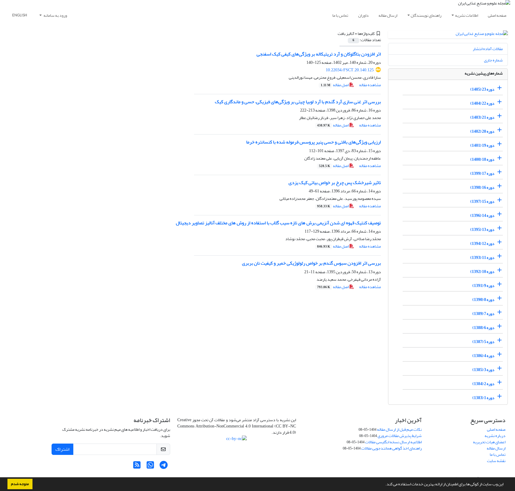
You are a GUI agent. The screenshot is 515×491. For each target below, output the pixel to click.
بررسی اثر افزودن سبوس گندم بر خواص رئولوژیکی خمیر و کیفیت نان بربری (311, 263)
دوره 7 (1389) (483, 314)
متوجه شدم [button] (20, 483)
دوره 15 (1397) (482, 201)
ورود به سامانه (55, 15)
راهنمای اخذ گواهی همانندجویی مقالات (391, 448)
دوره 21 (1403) (482, 117)
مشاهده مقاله (370, 85)
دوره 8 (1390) (483, 300)
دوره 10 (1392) (482, 272)
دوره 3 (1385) (483, 370)
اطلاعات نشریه (466, 15)
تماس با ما (340, 15)
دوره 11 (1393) (482, 258)
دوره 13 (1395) (482, 230)
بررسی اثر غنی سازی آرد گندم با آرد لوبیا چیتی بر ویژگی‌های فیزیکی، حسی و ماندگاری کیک (298, 101)
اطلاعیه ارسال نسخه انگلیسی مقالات (393, 442)
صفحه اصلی (497, 15)
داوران (363, 15)
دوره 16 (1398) (482, 187)
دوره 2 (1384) (483, 384)
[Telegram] (163, 467)
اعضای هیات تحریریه (489, 442)
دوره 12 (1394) (482, 244)
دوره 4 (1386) (483, 356)
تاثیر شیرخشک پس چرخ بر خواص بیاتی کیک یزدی (334, 182)
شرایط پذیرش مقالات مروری (400, 436)
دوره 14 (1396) (482, 215)
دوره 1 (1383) (483, 398)
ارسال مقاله (388, 15)
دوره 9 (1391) (483, 286)
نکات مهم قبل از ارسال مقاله (399, 429)
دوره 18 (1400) (482, 159)
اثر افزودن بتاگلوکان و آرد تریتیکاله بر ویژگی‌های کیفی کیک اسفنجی (319, 54)
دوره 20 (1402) (482, 131)
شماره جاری (493, 60)
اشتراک (62, 449)
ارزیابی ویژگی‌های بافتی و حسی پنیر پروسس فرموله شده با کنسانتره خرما (313, 142)
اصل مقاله (335, 85)
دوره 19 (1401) (482, 145)
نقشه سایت (496, 461)
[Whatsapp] (150, 467)
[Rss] (137, 467)
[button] (384, 485)
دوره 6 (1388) (483, 328)
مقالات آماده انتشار (488, 49)
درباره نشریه (495, 436)
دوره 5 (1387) (483, 342)
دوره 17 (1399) (482, 173)
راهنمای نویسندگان (426, 15)
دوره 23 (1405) (482, 89)
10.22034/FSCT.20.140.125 (350, 70)
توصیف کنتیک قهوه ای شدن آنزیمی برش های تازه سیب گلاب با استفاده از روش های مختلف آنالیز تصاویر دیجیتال (278, 222)
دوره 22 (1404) (482, 103)
